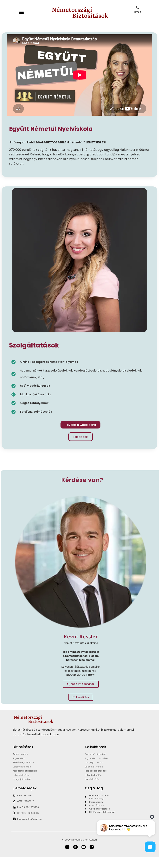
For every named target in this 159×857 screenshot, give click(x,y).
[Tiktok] (92, 847)
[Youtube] (83, 847)
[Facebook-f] (67, 847)
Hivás (137, 12)
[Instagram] (75, 847)
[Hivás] (137, 7)
